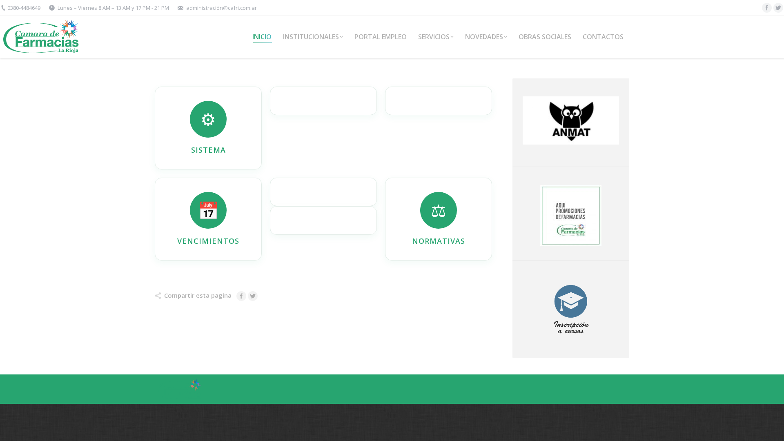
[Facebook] (767, 8)
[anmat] (571, 120)
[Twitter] (778, 8)
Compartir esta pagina (198, 295)
